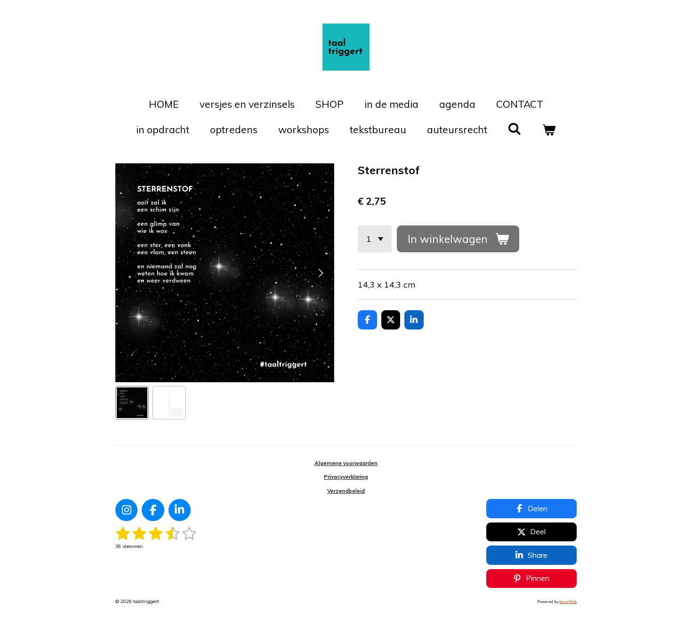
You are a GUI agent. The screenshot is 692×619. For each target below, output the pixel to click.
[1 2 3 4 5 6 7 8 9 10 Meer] (375, 238)
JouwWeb (568, 601)
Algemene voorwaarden (346, 463)
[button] (132, 402)
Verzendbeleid (346, 491)
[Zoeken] (515, 128)
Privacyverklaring (346, 477)
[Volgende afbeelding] (320, 273)
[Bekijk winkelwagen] (549, 130)
